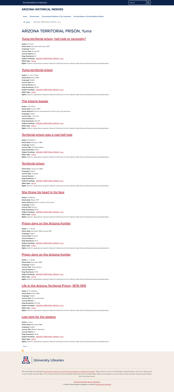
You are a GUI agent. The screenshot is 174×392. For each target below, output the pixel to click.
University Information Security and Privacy (87, 382)
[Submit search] (148, 3)
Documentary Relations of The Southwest (56, 16)
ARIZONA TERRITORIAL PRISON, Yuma (49, 59)
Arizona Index (34, 16)
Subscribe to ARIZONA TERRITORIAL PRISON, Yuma (22, 350)
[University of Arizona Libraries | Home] (43, 360)
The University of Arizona (103, 384)
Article (33, 61)
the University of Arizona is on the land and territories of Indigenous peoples (69, 372)
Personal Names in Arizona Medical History (89, 16)
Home (25, 16)
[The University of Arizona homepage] (35, 2)
